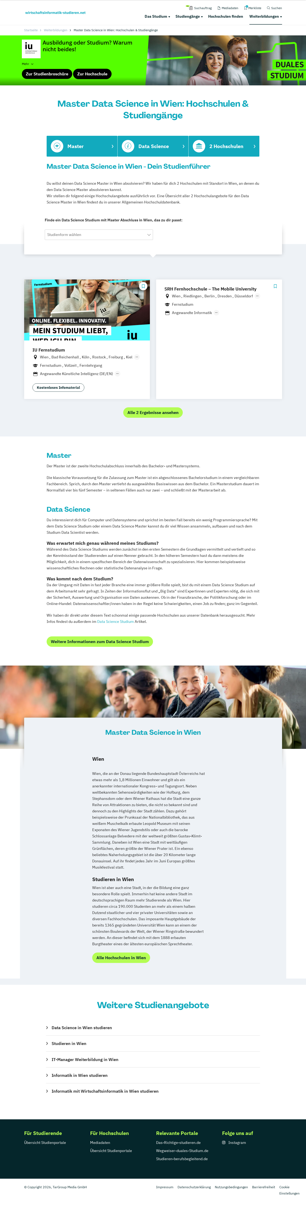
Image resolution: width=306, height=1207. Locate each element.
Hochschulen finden (225, 16)
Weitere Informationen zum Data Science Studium (100, 641)
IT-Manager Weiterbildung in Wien (85, 1059)
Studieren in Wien (69, 1043)
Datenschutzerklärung (194, 1187)
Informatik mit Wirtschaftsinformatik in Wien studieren (105, 1091)
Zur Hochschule (92, 74)
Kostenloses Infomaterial (58, 387)
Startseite (31, 30)
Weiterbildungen (264, 16)
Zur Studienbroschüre (47, 74)
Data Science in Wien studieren (82, 1027)
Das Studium (156, 16)
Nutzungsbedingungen (231, 1187)
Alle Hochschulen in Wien (121, 957)
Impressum (164, 1187)
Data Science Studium (116, 621)
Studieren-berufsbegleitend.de (182, 1158)
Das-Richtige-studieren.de (178, 1142)
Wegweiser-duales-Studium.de (182, 1150)
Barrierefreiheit (263, 1187)
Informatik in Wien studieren (79, 1075)
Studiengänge (187, 16)
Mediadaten (100, 1142)
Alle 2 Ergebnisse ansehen (153, 412)
